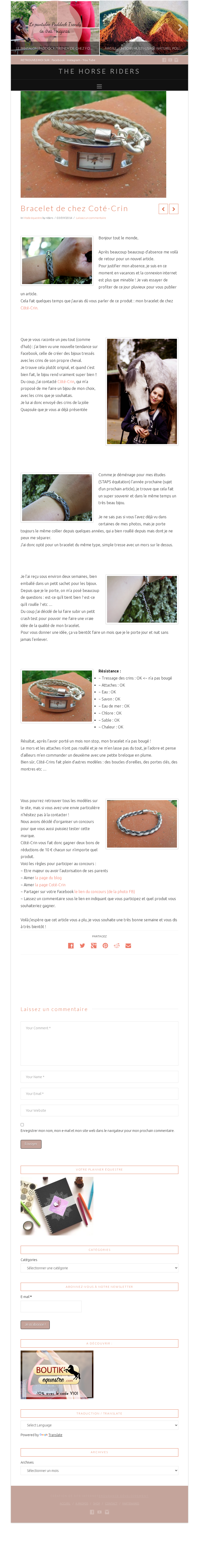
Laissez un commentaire (91, 218)
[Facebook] (164, 60)
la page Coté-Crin (50, 885)
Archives (27, 1462)
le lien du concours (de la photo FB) (105, 891)
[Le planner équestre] (57, 1206)
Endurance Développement (124, 1495)
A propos (81, 1503)
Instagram (73, 60)
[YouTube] (170, 60)
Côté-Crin (66, 381)
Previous (20, 28)
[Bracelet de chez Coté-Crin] (57, 261)
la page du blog (48, 878)
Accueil (65, 1503)
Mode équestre (33, 218)
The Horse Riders (99, 71)
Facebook (58, 60)
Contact (111, 1503)
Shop (96, 1503)
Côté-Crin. (29, 308)
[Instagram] (176, 60)
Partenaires (130, 1503)
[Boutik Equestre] (57, 1375)
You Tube (89, 60)
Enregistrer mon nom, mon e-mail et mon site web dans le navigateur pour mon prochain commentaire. (97, 1131)
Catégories (29, 1260)
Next (177, 28)
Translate (55, 1435)
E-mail (26, 1297)
